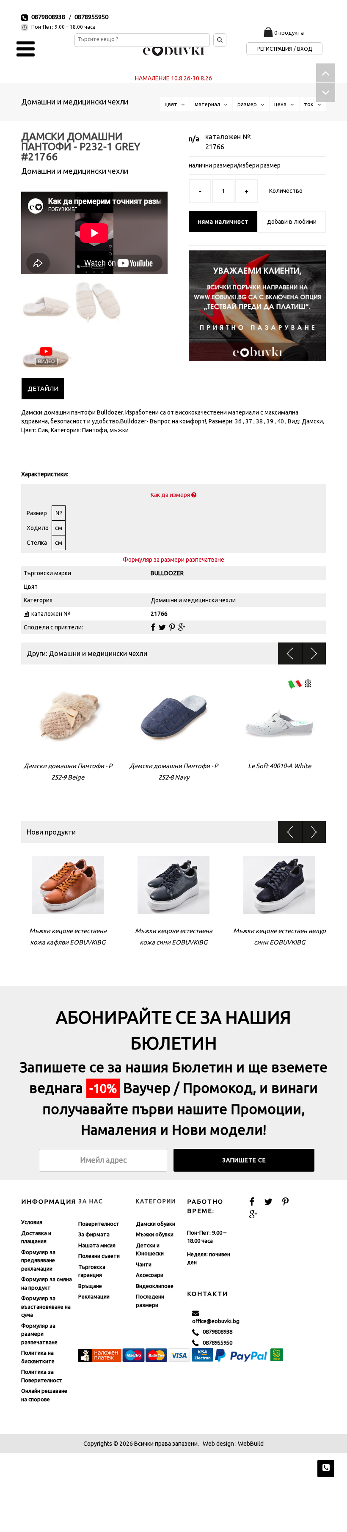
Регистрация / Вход (284, 49)
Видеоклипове (155, 1285)
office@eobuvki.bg (216, 1317)
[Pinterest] (172, 626)
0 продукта (289, 33)
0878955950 (91, 16)
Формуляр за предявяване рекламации (38, 1260)
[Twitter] (162, 626)
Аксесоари (149, 1275)
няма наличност (223, 221)
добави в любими (292, 221)
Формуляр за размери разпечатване (173, 559)
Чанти (143, 1264)
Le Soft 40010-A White (279, 765)
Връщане (90, 1285)
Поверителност (98, 1223)
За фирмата (94, 1234)
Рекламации (94, 1296)
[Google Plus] (181, 626)
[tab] (42, 388)
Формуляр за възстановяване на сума (46, 1306)
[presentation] (43, 388)
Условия (31, 1222)
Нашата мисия (97, 1245)
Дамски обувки (155, 1223)
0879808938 (48, 16)
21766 (214, 147)
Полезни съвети (99, 1256)
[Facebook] (153, 626)
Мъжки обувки (155, 1234)
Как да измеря (171, 494)
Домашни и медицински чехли (74, 101)
